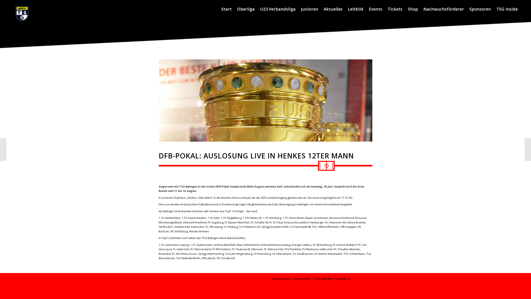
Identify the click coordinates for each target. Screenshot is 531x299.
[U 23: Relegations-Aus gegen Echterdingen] (3, 149)
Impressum (302, 278)
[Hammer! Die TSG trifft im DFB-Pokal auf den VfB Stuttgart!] (528, 149)
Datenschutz (282, 278)
